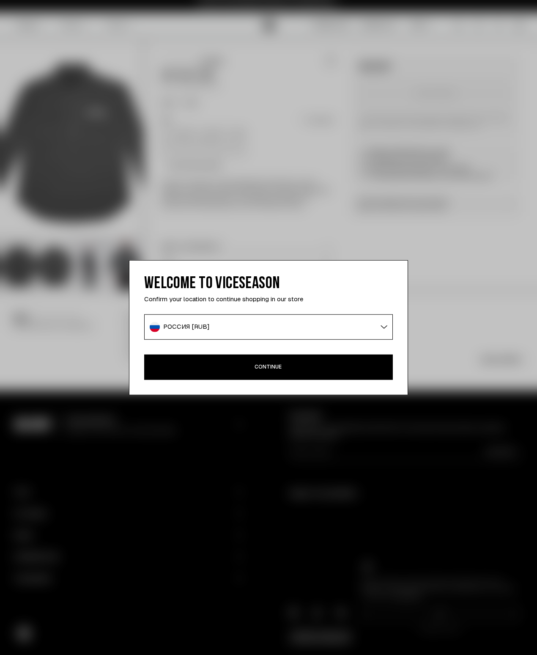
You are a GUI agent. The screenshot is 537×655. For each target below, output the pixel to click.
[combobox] (268, 326)
